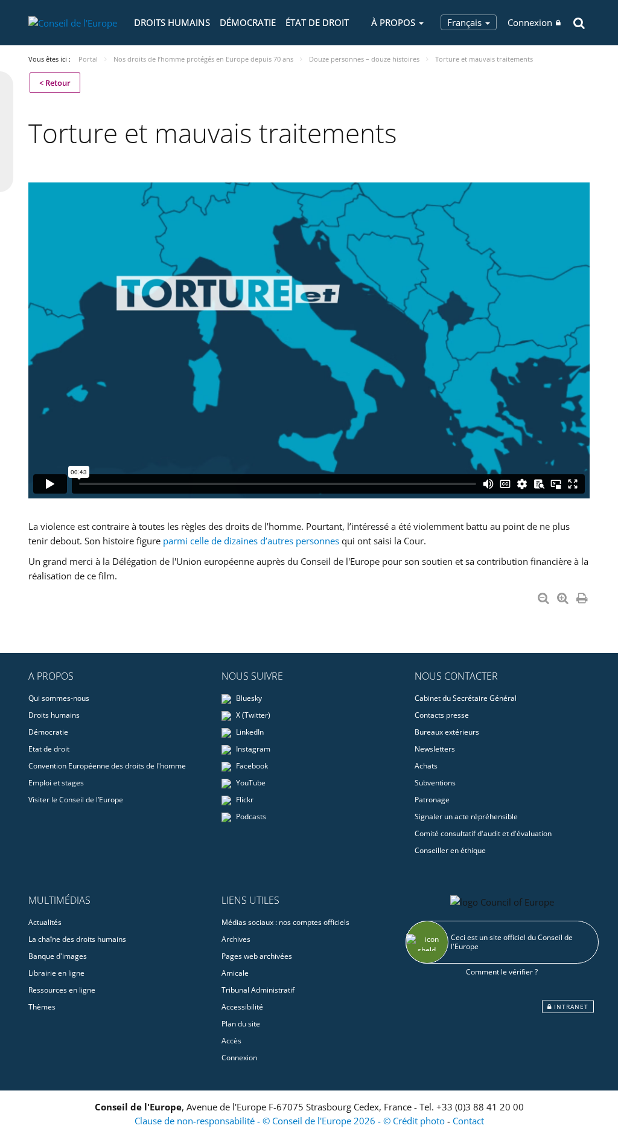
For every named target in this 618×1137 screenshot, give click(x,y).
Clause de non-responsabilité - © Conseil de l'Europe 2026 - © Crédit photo (291, 1121)
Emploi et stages (56, 783)
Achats (426, 766)
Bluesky (248, 698)
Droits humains (172, 22)
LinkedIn (249, 732)
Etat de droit (48, 749)
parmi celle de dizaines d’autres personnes (251, 541)
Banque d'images (57, 956)
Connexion (530, 22)
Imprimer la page (583, 595)
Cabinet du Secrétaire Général (466, 698)
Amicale (235, 973)
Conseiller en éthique (450, 850)
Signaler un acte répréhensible (466, 816)
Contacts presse (442, 715)
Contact (468, 1121)
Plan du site (240, 1024)
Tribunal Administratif (258, 990)
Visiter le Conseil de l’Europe (75, 799)
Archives (235, 939)
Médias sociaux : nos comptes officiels (285, 922)
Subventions (435, 783)
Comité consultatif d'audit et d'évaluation (483, 833)
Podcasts (250, 816)
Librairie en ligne (56, 973)
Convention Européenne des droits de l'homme (107, 766)
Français (465, 22)
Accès (231, 1041)
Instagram (252, 749)
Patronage (432, 799)
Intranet (570, 1006)
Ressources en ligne (61, 990)
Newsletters (435, 749)
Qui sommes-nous (58, 698)
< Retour (55, 82)
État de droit (317, 22)
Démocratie (248, 22)
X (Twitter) (252, 715)
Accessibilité (242, 1007)
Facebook (251, 766)
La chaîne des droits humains (77, 939)
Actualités (45, 922)
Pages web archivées (256, 956)
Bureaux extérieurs (447, 732)
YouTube (250, 783)
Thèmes (42, 1007)
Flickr (243, 799)
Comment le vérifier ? (502, 972)
